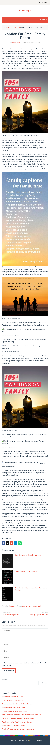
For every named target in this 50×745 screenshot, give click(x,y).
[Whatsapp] (20, 543)
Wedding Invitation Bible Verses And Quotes (17, 722)
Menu (45, 2)
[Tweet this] (7, 543)
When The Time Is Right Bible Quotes (14, 711)
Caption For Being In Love (10, 613)
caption (24, 606)
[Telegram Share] (15, 543)
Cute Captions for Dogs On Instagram (28, 555)
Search (4, 679)
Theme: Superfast (36, 740)
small (39, 606)
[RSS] (39, 2)
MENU (44, 20)
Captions (12, 606)
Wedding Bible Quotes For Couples (13, 725)
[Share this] (3, 543)
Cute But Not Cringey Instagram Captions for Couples (31, 589)
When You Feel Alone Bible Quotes (13, 707)
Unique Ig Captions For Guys (38, 613)
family (30, 606)
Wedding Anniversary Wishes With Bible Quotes (18, 729)
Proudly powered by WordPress (18, 740)
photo (35, 606)
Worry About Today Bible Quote (12, 696)
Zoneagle (25, 10)
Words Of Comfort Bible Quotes (12, 700)
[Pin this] (11, 543)
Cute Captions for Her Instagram (26, 571)
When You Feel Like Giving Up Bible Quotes (17, 704)
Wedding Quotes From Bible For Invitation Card (18, 718)
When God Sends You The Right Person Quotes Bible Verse (22, 714)
